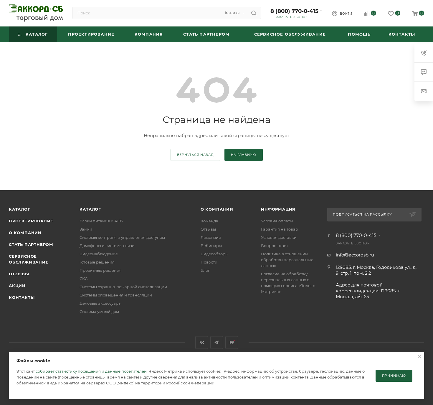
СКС (83, 278)
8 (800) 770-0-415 (294, 11)
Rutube (231, 342)
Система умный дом (99, 311)
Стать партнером (31, 244)
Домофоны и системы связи (107, 245)
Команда (209, 221)
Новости (209, 262)
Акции (17, 285)
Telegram (216, 342)
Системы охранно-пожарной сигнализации (123, 286)
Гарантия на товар (279, 229)
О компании (25, 232)
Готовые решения (97, 262)
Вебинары (211, 245)
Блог (205, 270)
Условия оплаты (277, 221)
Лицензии (211, 237)
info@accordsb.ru (355, 255)
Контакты (21, 297)
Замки (86, 229)
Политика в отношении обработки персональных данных (287, 259)
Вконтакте (201, 342)
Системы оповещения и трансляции (116, 295)
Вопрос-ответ (274, 245)
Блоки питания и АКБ (101, 221)
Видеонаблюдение (99, 253)
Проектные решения (101, 270)
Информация (278, 209)
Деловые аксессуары (100, 303)
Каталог (19, 209)
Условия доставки (279, 237)
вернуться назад (195, 155)
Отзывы (19, 273)
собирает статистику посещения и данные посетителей (91, 371)
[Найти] (254, 13)
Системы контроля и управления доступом (122, 237)
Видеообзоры (214, 253)
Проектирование (31, 221)
